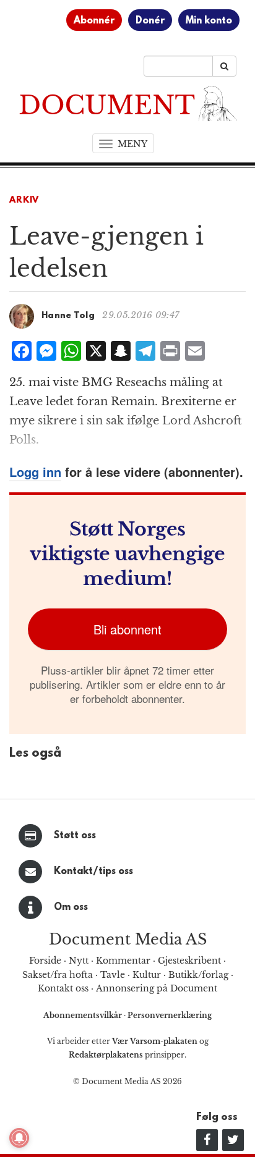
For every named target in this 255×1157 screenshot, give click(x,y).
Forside (45, 960)
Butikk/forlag (198, 974)
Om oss (71, 907)
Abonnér (94, 21)
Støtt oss (75, 835)
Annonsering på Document (156, 988)
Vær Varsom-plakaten (154, 1041)
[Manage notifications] (19, 1138)
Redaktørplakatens (106, 1054)
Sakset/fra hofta (57, 974)
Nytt (79, 960)
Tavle (112, 974)
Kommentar (123, 960)
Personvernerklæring (169, 1015)
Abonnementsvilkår (83, 1015)
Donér (150, 21)
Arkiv (24, 200)
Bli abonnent (127, 629)
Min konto (209, 21)
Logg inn (35, 472)
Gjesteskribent (189, 960)
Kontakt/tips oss (93, 871)
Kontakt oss (63, 988)
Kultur (146, 974)
